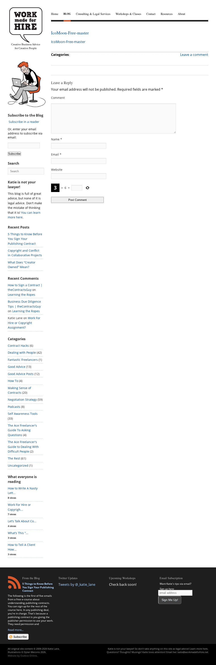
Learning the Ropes (21, 295)
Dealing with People (22, 353)
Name (56, 139)
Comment (58, 98)
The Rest (14, 458)
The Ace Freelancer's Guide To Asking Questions (22, 430)
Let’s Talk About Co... (22, 521)
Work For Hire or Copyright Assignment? (24, 322)
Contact (150, 14)
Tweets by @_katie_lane (76, 584)
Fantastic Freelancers (23, 360)
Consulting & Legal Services (93, 14)
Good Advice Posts (21, 374)
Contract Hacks (18, 346)
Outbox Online (28, 655)
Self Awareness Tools (23, 414)
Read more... (15, 630)
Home (54, 14)
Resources (167, 14)
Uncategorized (18, 465)
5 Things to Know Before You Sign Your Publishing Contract (25, 239)
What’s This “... (18, 533)
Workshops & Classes (128, 14)
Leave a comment (194, 54)
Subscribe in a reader (24, 122)
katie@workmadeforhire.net (193, 652)
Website (56, 170)
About (181, 14)
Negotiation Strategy (22, 400)
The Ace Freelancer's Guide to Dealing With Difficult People (23, 446)
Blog (67, 14)
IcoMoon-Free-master (70, 33)
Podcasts (14, 407)
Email (56, 154)
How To (13, 381)
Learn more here (199, 648)
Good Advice (16, 367)
